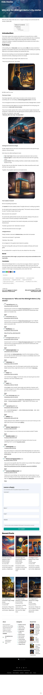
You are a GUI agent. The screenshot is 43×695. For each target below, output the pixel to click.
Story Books (21, 637)
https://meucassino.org (24, 320)
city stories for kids (6, 279)
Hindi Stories (21, 629)
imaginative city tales (16, 279)
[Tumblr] (11, 272)
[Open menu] (40, 2)
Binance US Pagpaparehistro (13, 458)
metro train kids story (20, 281)
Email (5, 514)
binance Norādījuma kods (12, 471)
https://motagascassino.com (26, 342)
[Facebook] (3, 272)
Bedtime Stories (22, 624)
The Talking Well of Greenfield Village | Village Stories (8, 600)
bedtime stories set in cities (8, 278)
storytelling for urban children (31, 281)
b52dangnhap (9, 446)
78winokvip (9, 362)
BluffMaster (9, 328)
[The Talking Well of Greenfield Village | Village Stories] (12, 587)
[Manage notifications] (41, 693)
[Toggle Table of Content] (26, 25)
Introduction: (18, 26)
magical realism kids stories (8, 281)
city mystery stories (30, 278)
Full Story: (19, 27)
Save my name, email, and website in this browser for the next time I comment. (19, 525)
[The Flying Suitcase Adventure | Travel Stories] (25, 587)
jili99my (8, 416)
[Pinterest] (9, 272)
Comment (6, 492)
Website (6, 519)
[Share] (14, 272)
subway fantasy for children (8, 283)
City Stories (5, 275)
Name (5, 508)
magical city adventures (27, 279)
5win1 (7, 383)
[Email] (12, 272)
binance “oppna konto (11, 427)
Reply (5, 314)
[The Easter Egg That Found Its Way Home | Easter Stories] (25, 546)
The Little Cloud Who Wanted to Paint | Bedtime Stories (7, 559)
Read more (10, 569)
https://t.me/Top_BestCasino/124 (12, 333)
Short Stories (21, 636)
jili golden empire (10, 436)
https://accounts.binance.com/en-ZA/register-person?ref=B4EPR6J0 (20, 466)
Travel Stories (21, 639)
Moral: (19, 29)
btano (7, 372)
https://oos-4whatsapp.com (26, 399)
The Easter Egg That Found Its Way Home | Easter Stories (20, 559)
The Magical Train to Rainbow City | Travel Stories (34, 559)
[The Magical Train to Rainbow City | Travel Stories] (32, 639)
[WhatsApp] (7, 272)
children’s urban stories (20, 278)
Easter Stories (21, 628)
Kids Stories (7, 2)
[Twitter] (5, 272)
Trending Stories (22, 641)
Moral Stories (21, 634)
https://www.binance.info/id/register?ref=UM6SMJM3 (21, 478)
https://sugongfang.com (25, 308)
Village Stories (21, 644)
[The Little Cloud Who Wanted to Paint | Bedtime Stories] (12, 546)
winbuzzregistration (11, 350)
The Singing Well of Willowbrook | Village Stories (33, 600)
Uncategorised (21, 642)
